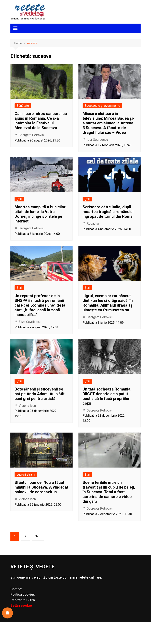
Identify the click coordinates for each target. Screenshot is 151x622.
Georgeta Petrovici (31, 135)
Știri (19, 199)
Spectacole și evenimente (102, 105)
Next (38, 536)
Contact (16, 589)
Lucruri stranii (26, 474)
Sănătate (23, 105)
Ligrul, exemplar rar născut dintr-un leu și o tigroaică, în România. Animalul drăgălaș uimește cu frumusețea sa (108, 302)
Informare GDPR (22, 600)
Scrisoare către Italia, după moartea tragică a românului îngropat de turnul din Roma (108, 212)
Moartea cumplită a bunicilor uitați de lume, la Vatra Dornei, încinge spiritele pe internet (40, 214)
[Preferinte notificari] (7, 612)
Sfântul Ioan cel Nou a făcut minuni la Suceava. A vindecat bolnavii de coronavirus (41, 487)
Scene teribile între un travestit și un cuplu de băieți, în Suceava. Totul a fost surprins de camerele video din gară (109, 492)
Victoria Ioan (27, 406)
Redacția (93, 223)
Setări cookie (21, 605)
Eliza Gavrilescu (30, 322)
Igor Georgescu (97, 139)
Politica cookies (22, 594)
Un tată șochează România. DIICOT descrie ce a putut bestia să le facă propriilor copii (107, 396)
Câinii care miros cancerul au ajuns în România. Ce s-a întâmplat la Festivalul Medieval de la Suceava (41, 120)
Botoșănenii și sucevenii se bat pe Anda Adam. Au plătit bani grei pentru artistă (39, 394)
